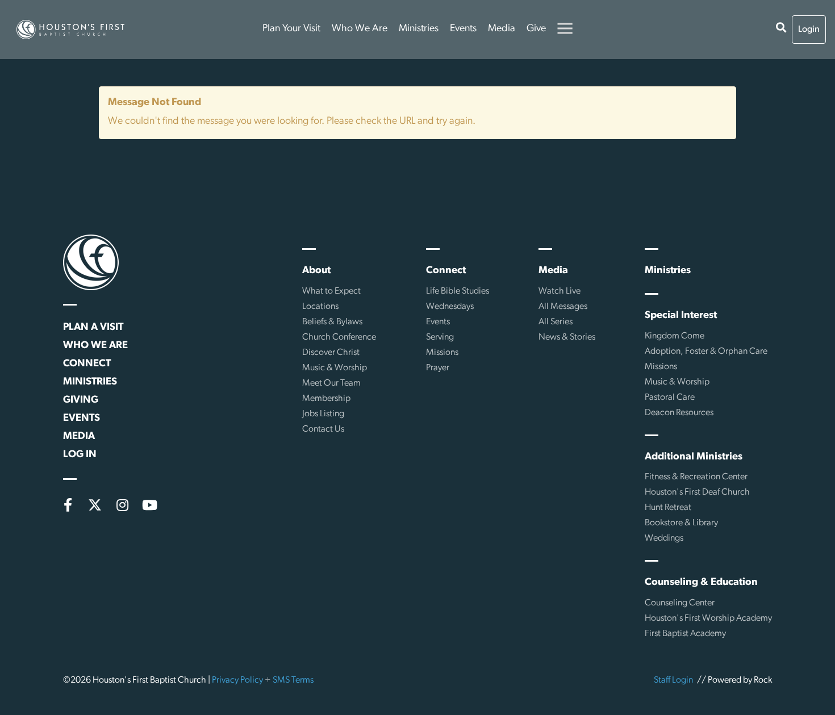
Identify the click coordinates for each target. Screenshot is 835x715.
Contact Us (323, 429)
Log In (80, 455)
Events (463, 29)
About (316, 271)
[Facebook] (67, 505)
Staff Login (673, 680)
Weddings (664, 538)
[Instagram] (122, 505)
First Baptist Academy (685, 633)
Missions (442, 352)
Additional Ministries (693, 457)
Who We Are (359, 29)
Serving (440, 337)
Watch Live (559, 291)
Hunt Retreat (668, 507)
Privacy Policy (237, 680)
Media (501, 29)
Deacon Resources (679, 412)
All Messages (562, 306)
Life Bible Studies (457, 291)
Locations (320, 306)
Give (536, 29)
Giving (80, 400)
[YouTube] (149, 505)
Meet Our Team (331, 383)
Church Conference (339, 337)
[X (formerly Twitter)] (95, 505)
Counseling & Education (701, 583)
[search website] (781, 29)
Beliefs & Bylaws (332, 322)
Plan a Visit (93, 328)
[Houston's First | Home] (91, 262)
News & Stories (566, 337)
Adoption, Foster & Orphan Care (706, 351)
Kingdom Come (674, 336)
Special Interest (681, 316)
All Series (555, 322)
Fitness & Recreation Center (696, 477)
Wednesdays (450, 306)
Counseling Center (680, 603)
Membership (326, 398)
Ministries (419, 29)
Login (809, 29)
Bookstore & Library (681, 523)
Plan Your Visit (291, 29)
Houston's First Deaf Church (697, 492)
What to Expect (331, 291)
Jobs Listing (323, 414)
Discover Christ (331, 352)
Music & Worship (334, 368)
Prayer (437, 368)
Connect (87, 364)
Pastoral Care (670, 397)
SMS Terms (293, 680)
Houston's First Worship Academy (708, 618)
